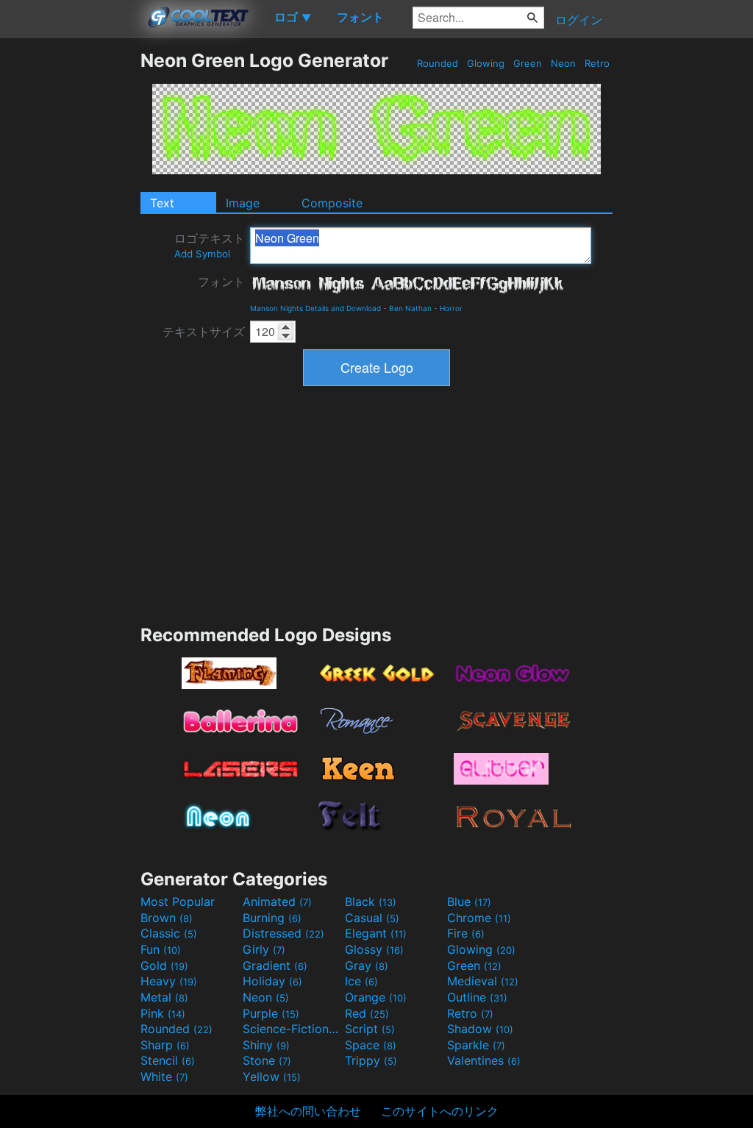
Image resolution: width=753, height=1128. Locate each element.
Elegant (376, 933)
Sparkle (476, 1045)
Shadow (480, 1028)
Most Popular (177, 901)
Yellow (272, 1076)
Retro (597, 63)
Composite (332, 203)
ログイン (578, 20)
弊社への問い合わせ (308, 1111)
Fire (466, 933)
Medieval (482, 981)
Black (370, 901)
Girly (264, 949)
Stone (267, 1060)
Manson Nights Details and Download (315, 308)
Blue (469, 901)
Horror (451, 308)
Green (527, 63)
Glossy (374, 949)
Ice (361, 981)
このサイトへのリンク (440, 1111)
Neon (563, 63)
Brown (166, 917)
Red (367, 1013)
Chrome (479, 917)
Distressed (283, 933)
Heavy (168, 981)
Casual (372, 917)
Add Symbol (202, 254)
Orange (376, 997)
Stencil (167, 1060)
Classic (168, 933)
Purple (271, 1013)
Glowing (485, 63)
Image (243, 203)
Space (370, 1045)
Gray (366, 965)
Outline (477, 997)
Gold (164, 965)
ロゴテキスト (209, 245)
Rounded (437, 63)
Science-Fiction (292, 1028)
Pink (162, 1013)
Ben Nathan (410, 308)
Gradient (275, 965)
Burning (272, 917)
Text (162, 203)
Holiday (272, 981)
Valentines (484, 1060)
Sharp (165, 1045)
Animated (277, 901)
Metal (164, 997)
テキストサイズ (204, 331)
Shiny (266, 1045)
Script (370, 1028)
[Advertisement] (70, 269)
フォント (221, 281)
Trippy (371, 1060)
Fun (160, 949)
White (164, 1076)
